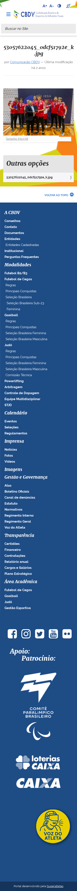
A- (51, 5)
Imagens (13, 470)
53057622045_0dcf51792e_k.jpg (29, 177)
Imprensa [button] (14, 441)
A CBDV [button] (12, 213)
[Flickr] (66, 633)
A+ (45, 5)
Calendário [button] (15, 413)
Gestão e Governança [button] (25, 477)
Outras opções (27, 164)
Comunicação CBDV (25, 62)
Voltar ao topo (56, 195)
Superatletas (55, 886)
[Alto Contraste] (59, 5)
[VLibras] (68, 5)
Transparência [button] (19, 535)
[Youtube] (53, 633)
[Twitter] (39, 633)
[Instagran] (25, 633)
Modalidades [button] (17, 265)
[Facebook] (12, 633)
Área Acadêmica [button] (20, 582)
